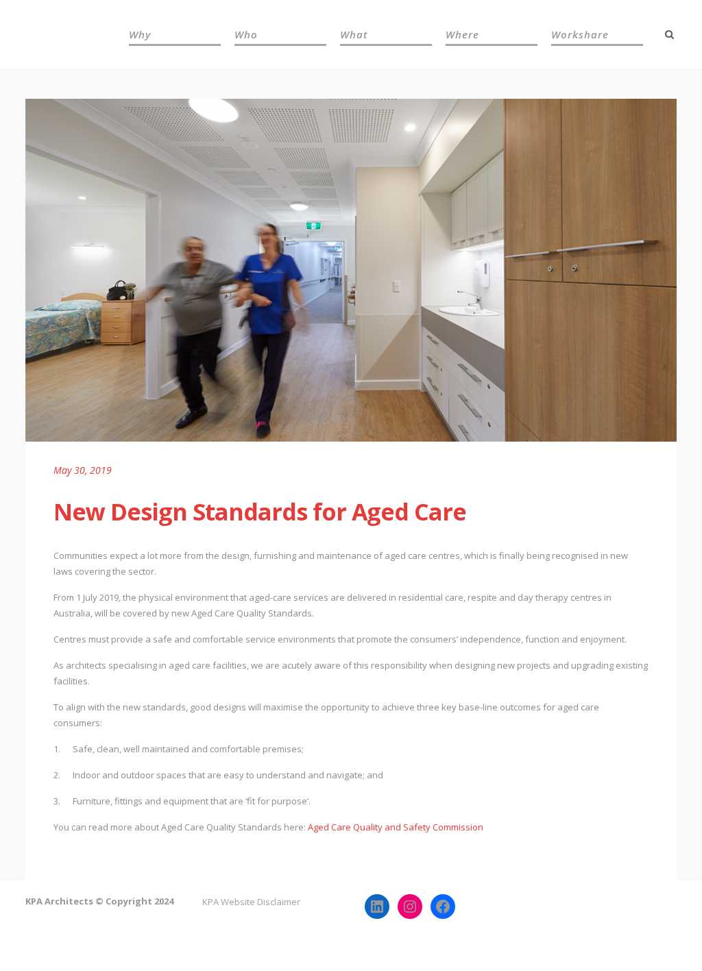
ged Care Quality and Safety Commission (398, 827)
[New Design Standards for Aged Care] (351, 270)
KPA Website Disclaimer (251, 902)
